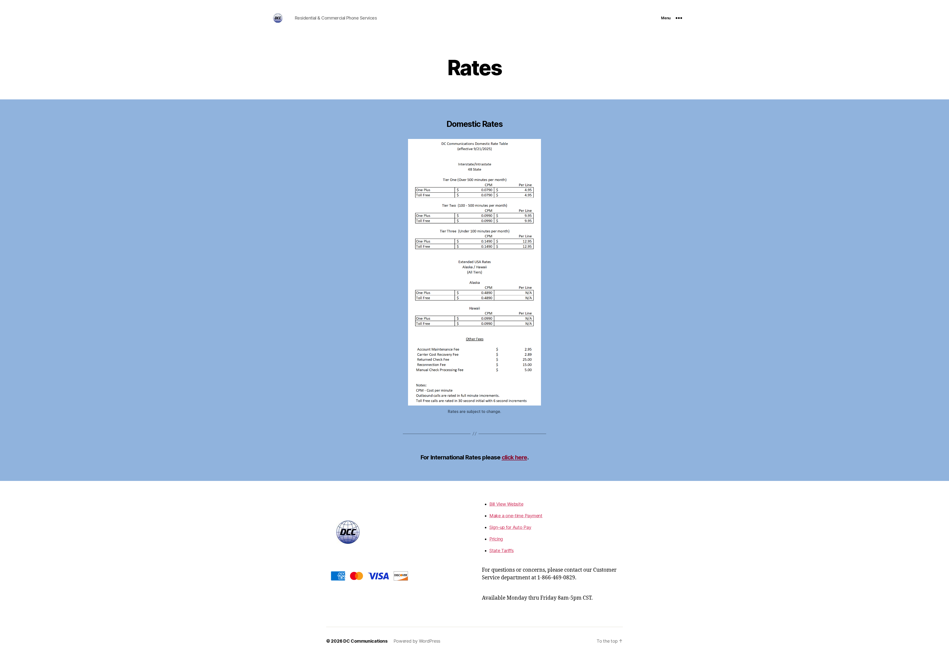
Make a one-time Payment (515, 515)
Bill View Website (506, 504)
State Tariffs (501, 550)
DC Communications (365, 641)
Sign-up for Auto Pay (510, 527)
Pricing (496, 539)
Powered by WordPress (417, 641)
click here (514, 457)
